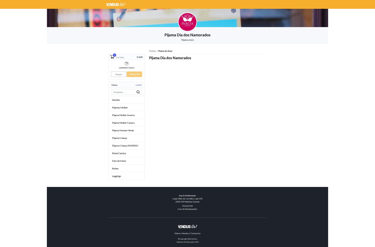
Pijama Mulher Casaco (123, 122)
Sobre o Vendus (182, 233)
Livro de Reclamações (187, 209)
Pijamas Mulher (120, 107)
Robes (115, 168)
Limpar (139, 85)
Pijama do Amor (165, 51)
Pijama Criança (119, 138)
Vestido (116, 99)
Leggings (116, 176)
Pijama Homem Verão (123, 130)
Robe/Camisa (119, 153)
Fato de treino (119, 160)
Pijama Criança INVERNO (125, 145)
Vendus (194, 239)
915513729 (187, 206)
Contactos (196, 233)
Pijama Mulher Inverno (123, 115)
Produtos (152, 51)
